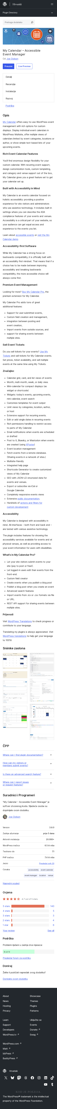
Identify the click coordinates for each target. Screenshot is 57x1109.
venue (50, 875)
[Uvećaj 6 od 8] (50, 682)
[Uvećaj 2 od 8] (23, 674)
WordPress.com (12, 1043)
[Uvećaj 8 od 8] (50, 723)
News (6, 1001)
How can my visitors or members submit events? (15, 764)
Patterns (34, 1010)
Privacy (6, 1010)
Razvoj (9, 98)
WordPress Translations (20, 621)
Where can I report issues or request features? (16, 783)
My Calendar (9, 122)
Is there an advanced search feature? (22, 774)
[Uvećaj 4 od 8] (23, 709)
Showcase (35, 996)
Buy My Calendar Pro (33, 291)
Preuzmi (8, 66)
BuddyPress (10, 1058)
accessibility (33, 870)
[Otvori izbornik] (52, 4)
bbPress (8, 1053)
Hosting (7, 1006)
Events (33, 1024)
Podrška (10, 105)
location (42, 875)
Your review (9, 930)
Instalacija (11, 91)
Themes (34, 1001)
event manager (31, 875)
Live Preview (24, 66)
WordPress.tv (11, 1034)
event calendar (47, 870)
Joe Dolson (12, 58)
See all (51, 930)
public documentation (28, 498)
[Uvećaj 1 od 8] (23, 656)
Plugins (33, 1006)
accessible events (25, 235)
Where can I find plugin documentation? (23, 755)
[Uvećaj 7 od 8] (50, 707)
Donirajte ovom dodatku (15, 978)
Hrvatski (13, 1071)
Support (7, 1024)
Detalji (9, 76)
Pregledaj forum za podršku (17, 958)
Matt (7, 1048)
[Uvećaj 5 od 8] (50, 656)
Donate (35, 1029)
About (6, 996)
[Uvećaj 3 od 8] (23, 684)
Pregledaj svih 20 (46, 863)
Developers (8, 1029)
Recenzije (10, 84)
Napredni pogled (11, 883)
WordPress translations (14, 636)
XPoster (30, 444)
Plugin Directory (10, 12)
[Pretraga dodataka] (32, 22)
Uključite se (36, 1020)
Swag (34, 1034)
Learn (5, 1020)
